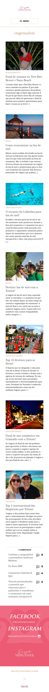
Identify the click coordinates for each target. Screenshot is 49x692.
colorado (10, 501)
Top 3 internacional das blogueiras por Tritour (20, 507)
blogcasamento (13, 73)
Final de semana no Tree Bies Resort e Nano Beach (24, 78)
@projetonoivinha (25, 636)
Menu (26, 21)
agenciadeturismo (14, 356)
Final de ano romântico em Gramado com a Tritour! (23, 437)
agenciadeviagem (13, 208)
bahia (8, 141)
